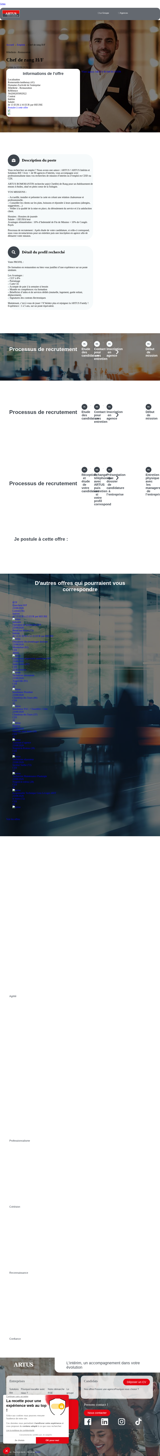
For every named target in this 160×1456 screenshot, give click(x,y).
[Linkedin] (105, 1421)
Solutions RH (14, 1391)
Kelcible (37, 1452)
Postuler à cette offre (18, 107)
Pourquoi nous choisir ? (127, 1389)
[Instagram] (121, 1421)
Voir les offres (13, 819)
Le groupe (70, 1391)
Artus (2, 3)
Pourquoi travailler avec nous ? (33, 1391)
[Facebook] (88, 1421)
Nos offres (89, 1389)
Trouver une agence (105, 1389)
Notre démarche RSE (56, 1391)
